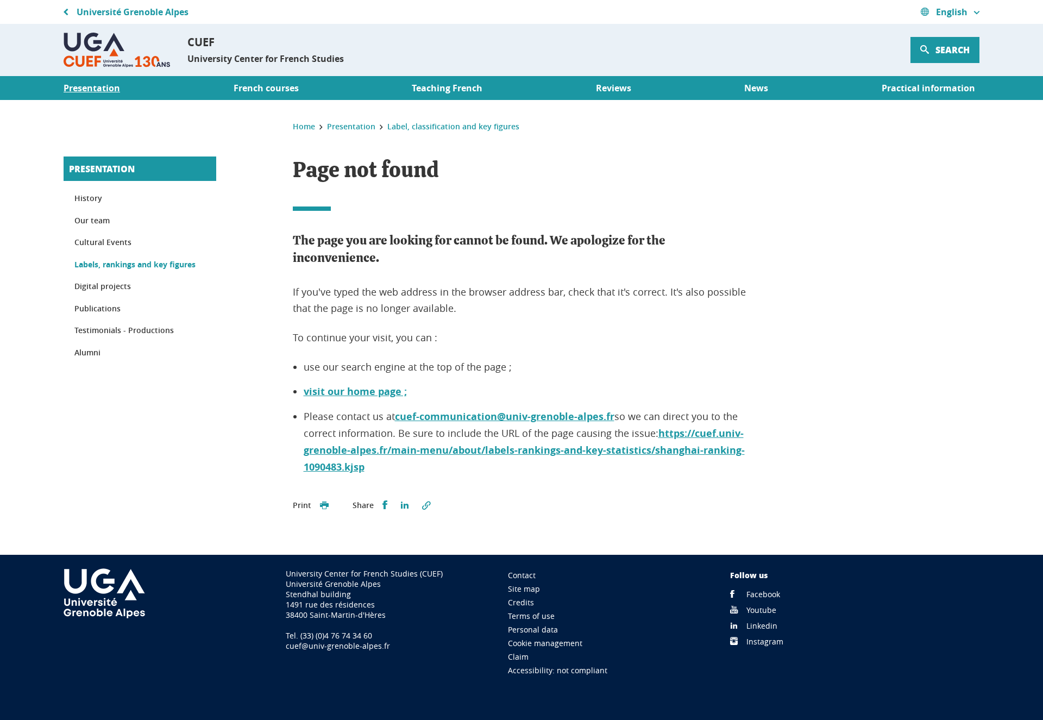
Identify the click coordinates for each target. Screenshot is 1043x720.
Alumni (87, 352)
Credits (521, 602)
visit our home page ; (355, 391)
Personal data (533, 629)
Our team (92, 220)
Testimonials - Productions (124, 330)
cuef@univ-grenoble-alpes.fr (338, 646)
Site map (524, 589)
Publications (97, 308)
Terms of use (531, 616)
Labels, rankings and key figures (135, 264)
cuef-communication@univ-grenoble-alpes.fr (504, 416)
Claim (518, 657)
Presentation (102, 168)
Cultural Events (102, 242)
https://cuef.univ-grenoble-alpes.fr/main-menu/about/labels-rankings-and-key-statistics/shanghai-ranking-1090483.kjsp (524, 450)
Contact (522, 575)
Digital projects (102, 286)
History (88, 198)
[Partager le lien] (426, 505)
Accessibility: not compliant (557, 670)
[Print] (324, 505)
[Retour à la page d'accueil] (117, 50)
